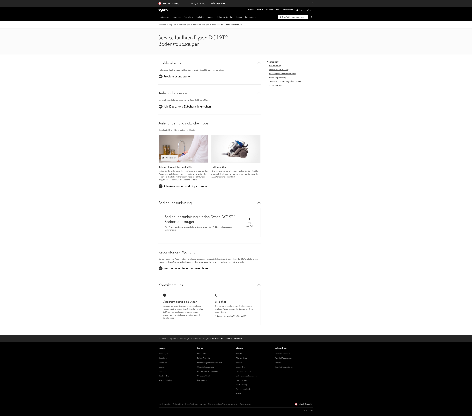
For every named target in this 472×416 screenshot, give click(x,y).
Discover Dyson (287, 10)
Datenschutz (167, 404)
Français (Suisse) (198, 3)
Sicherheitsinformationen (284, 367)
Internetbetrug (202, 380)
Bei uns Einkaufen (203, 358)
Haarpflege (176, 17)
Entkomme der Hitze (225, 17)
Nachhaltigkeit (241, 380)
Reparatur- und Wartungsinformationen (285, 81)
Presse (238, 394)
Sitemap (278, 363)
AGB (160, 404)
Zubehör (251, 10)
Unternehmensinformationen (246, 376)
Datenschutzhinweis (245, 404)
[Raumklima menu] (194, 17)
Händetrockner (164, 376)
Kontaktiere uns (275, 85)
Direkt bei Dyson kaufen (283, 358)
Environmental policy (243, 389)
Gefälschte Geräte (203, 376)
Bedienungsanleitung (278, 77)
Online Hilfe (201, 354)
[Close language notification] (313, 3)
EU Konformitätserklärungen (207, 371)
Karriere (239, 363)
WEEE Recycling (241, 385)
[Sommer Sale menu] (257, 17)
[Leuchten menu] (215, 17)
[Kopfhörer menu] (205, 17)
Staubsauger (164, 17)
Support (239, 17)
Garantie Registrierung (205, 367)
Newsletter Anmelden (282, 354)
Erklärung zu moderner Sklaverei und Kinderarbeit (223, 404)
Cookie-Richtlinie (178, 404)
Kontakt (260, 10)
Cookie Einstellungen (191, 404)
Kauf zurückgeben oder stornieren (209, 363)
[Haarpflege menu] (182, 17)
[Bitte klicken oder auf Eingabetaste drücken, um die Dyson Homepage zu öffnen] (163, 10)
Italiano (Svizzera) (218, 3)
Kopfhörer (200, 17)
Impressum (203, 404)
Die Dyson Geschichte (244, 371)
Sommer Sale (250, 17)
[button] (304, 404)
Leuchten (210, 17)
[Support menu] (243, 17)
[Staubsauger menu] (170, 17)
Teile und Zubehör (165, 380)
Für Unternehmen (272, 10)
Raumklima (188, 17)
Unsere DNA (240, 367)
